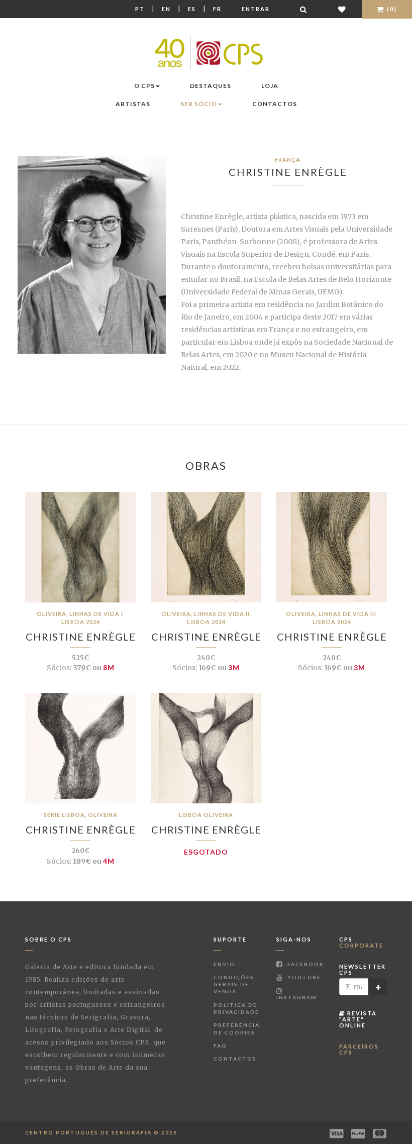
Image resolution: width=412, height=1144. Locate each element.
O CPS (144, 85)
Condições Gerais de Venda (234, 984)
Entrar (256, 9)
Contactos (274, 104)
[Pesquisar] (304, 9)
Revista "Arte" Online (358, 1019)
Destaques (210, 85)
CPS (361, 942)
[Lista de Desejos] (342, 9)
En (166, 9)
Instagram (296, 997)
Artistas (133, 104)
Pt (140, 9)
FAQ (220, 1046)
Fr (217, 9)
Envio (224, 964)
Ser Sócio (198, 104)
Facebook (304, 964)
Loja (269, 85)
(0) (391, 9)
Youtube (303, 977)
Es (192, 9)
